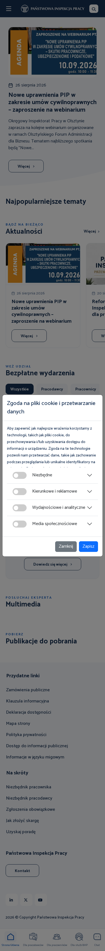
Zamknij (66, 546)
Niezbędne (42, 475)
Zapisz (88, 546)
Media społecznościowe (54, 524)
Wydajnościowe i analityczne (58, 507)
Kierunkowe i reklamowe (54, 491)
